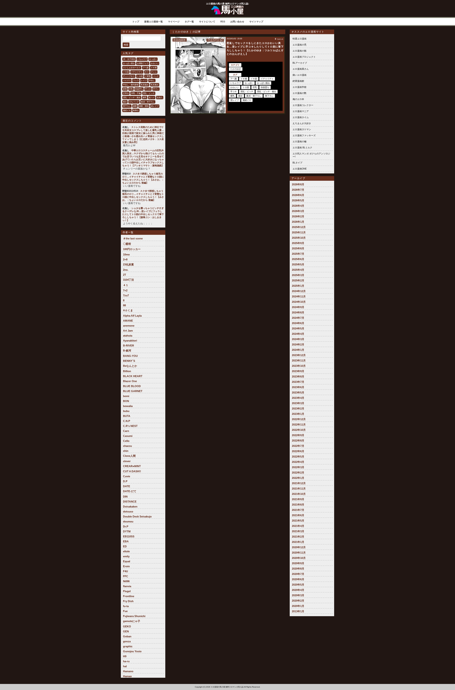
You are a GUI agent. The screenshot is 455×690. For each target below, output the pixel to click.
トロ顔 (140, 76)
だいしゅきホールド (132, 68)
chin (125, 450)
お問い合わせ (237, 21)
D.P (125, 481)
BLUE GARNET (132, 391)
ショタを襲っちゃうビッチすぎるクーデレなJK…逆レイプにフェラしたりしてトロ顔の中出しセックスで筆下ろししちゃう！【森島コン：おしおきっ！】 (143, 214)
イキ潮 (154, 68)
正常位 (126, 93)
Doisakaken (130, 506)
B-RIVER (128, 345)
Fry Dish (128, 601)
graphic (127, 646)
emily (126, 556)
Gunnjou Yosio (132, 651)
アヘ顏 (146, 68)
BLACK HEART (132, 376)
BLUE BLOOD (132, 386)
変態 (125, 89)
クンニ (154, 72)
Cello (126, 440)
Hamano (128, 671)
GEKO (127, 626)
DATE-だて (129, 491)
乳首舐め (145, 85)
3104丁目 (128, 279)
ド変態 (148, 76)
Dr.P (125, 526)
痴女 (125, 102)
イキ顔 (126, 72)
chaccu (127, 445)
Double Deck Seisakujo (137, 516)
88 (124, 305)
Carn (126, 430)
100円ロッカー (132, 249)
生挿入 (160, 97)
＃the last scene (133, 238)
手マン (156, 89)
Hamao (127, 676)
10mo (126, 254)
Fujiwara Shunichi (134, 616)
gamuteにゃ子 (131, 621)
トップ (135, 21)
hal (125, 666)
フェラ (136, 80)
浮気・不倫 (136, 93)
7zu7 (126, 295)
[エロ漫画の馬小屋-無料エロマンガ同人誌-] (227, 6)
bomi (126, 396)
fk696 (126, 581)
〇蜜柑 (127, 243)
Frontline (128, 596)
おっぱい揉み (129, 63)
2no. (125, 269)
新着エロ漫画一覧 (153, 21)
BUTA (126, 415)
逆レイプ (155, 106)
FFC (125, 576)
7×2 (125, 290)
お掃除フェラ (143, 63)
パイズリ (127, 80)
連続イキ (127, 110)
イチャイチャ (137, 72)
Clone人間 (129, 455)
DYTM (127, 531)
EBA (126, 541)
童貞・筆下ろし (148, 102)
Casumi (127, 435)
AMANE (128, 320)
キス (147, 72)
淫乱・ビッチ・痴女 (132, 97)
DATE (126, 486)
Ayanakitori (130, 340)
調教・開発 (144, 106)
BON (126, 401)
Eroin (126, 566)
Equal (126, 561)
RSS (222, 21)
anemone (128, 325)
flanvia (127, 586)
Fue (125, 611)
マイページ (174, 21)
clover (127, 461)
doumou (128, 521)
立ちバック (134, 102)
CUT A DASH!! (132, 471)
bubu (126, 411)
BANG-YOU (130, 355)
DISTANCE (129, 501)
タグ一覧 (189, 21)
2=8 (125, 259)
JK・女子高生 (129, 59)
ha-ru (126, 661)
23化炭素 (128, 264)
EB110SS (128, 536)
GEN (126, 631)
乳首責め (155, 85)
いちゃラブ (142, 59)
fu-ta (126, 606)
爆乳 (145, 97)
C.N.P (126, 420)
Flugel (127, 591)
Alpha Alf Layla (132, 315)
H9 (124, 656)
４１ (125, 285)
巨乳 (131, 89)
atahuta (127, 335)
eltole (126, 551)
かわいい (155, 63)
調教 (135, 106)
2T (124, 274)
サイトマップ (256, 21)
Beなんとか (130, 365)
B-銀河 (127, 350)
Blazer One (130, 381)
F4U (125, 571)
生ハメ (152, 97)
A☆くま (128, 310)
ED (125, 546)
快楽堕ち (139, 89)
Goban (127, 636)
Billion (127, 371)
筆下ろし (127, 106)
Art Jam (128, 330)
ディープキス (129, 76)
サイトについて (207, 21)
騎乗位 (136, 110)
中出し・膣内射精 (131, 85)
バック (156, 76)
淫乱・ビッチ (149, 93)
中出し (152, 80)
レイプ (144, 80)
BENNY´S (129, 360)
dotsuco (128, 511)
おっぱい (153, 59)
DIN (125, 496)
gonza (127, 641)
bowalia (128, 406)
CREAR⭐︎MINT (132, 466)
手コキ (148, 89)
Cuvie (126, 476)
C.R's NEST (130, 425)
